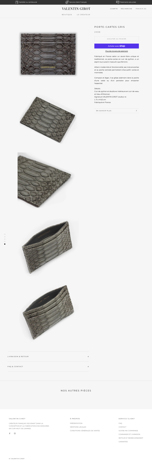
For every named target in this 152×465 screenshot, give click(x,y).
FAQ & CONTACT (15, 366)
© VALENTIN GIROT (17, 458)
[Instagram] (15, 433)
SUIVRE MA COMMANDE (128, 431)
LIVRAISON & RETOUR (18, 356)
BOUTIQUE (67, 14)
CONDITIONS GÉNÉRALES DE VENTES (85, 431)
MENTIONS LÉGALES (78, 427)
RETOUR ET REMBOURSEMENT (131, 438)
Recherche (126, 9)
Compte (114, 9)
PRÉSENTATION (76, 423)
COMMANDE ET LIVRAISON (129, 434)
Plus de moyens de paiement (116, 51)
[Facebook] (9, 433)
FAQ (120, 423)
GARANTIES (123, 442)
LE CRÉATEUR (83, 14)
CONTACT (122, 427)
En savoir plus (103, 111)
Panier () (141, 9)
